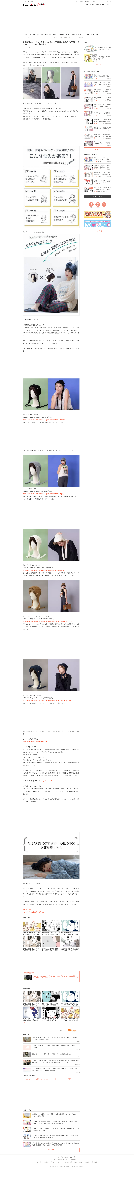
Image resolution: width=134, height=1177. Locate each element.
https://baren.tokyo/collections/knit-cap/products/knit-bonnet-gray (43, 494)
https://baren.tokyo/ (48, 781)
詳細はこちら (27, 909)
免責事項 (87, 1162)
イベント (68, 34)
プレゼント (102, 1)
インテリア (48, 34)
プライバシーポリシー (56, 1162)
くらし (80, 1)
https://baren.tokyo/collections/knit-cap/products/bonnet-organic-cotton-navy (47, 700)
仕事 (34, 34)
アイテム (55, 34)
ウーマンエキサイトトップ (93, 4)
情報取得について (79, 1162)
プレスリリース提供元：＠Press (33, 912)
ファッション (80, 34)
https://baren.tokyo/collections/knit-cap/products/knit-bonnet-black (44, 420)
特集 (85, 42)
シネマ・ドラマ (89, 34)
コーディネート (61, 1079)
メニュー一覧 (108, 1)
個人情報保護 (68, 1162)
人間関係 (61, 34)
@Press (33, 47)
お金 (38, 34)
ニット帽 (36, 1079)
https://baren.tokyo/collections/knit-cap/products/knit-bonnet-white (44, 570)
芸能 (73, 34)
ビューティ (89, 1)
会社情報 (39, 1162)
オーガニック (45, 1079)
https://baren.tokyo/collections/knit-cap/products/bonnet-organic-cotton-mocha (47, 621)
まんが (94, 1)
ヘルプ (79, 1159)
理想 (69, 1079)
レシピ (84, 1)
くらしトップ (27, 34)
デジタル (98, 34)
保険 (42, 34)
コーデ (53, 1079)
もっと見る (51, 1149)
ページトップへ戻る (97, 231)
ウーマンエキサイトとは (60, 1159)
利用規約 (46, 1162)
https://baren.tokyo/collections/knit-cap (35, 741)
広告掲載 (94, 1162)
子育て (76, 1)
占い (98, 1)
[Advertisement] (67, 20)
